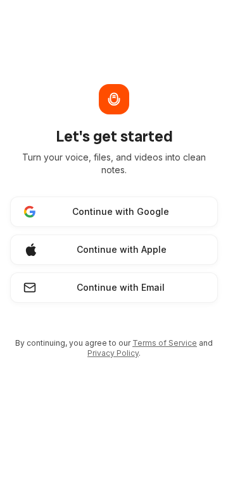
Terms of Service (164, 343)
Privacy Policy (113, 353)
